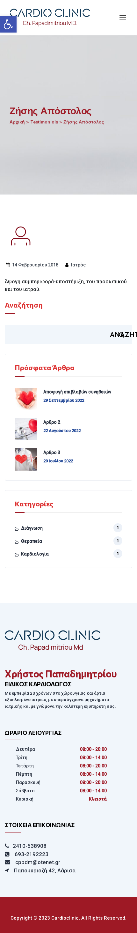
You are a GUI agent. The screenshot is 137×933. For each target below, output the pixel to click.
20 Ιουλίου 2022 (58, 461)
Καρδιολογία (35, 553)
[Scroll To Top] (123, 922)
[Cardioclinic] (70, 17)
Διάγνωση (32, 528)
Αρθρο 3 (51, 452)
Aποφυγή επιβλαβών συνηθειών (77, 391)
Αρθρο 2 (51, 422)
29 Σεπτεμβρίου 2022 (63, 400)
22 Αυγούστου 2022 (62, 430)
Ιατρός (78, 264)
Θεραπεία (31, 541)
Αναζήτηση (24, 305)
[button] (8, 24)
